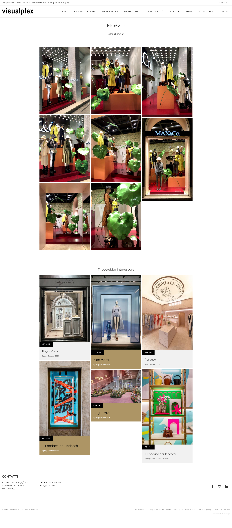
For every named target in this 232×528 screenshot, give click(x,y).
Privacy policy (205, 510)
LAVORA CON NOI (206, 11)
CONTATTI (225, 11)
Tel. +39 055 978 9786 (50, 482)
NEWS (189, 11)
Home (64, 11)
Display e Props (108, 11)
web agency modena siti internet (221, 514)
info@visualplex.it (48, 485)
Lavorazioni (175, 11)
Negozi (139, 11)
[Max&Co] (64, 81)
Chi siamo (77, 11)
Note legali (178, 510)
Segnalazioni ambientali (160, 510)
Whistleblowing (141, 510)
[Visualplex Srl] (17, 11)
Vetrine (126, 11)
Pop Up (91, 11)
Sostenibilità (155, 11)
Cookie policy (191, 510)
